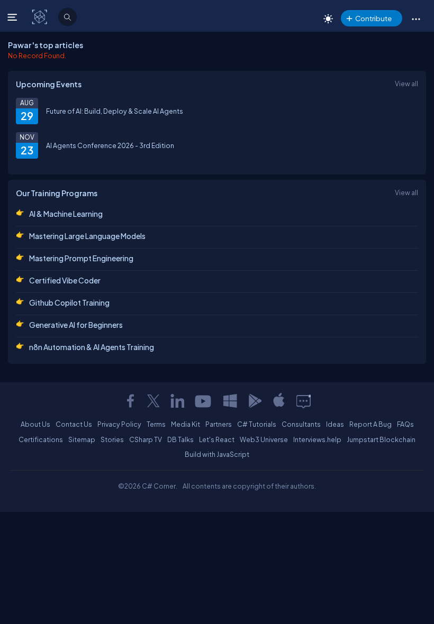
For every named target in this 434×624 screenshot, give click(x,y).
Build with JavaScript (217, 454)
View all (406, 83)
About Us (35, 424)
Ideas (335, 424)
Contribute (373, 18)
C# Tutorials (256, 424)
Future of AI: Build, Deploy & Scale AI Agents (114, 111)
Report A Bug (370, 424)
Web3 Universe (264, 439)
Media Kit (185, 424)
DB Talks (180, 439)
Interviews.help (317, 439)
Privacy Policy (119, 424)
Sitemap (81, 439)
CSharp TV (145, 439)
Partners (218, 424)
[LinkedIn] (177, 401)
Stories (112, 439)
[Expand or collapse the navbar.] (13, 17)
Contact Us (74, 424)
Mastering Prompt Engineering (81, 258)
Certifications (41, 439)
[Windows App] (230, 401)
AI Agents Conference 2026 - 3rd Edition (110, 145)
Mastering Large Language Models (87, 236)
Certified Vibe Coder (65, 280)
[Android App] (254, 401)
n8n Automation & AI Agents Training (91, 347)
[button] (415, 18)
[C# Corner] (40, 16)
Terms (156, 424)
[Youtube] (204, 401)
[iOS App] (279, 401)
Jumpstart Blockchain (381, 439)
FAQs (405, 424)
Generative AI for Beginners (76, 324)
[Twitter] (153, 401)
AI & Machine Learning (66, 213)
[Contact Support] (303, 401)
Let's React (216, 439)
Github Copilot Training (69, 302)
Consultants (301, 424)
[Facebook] (130, 401)
